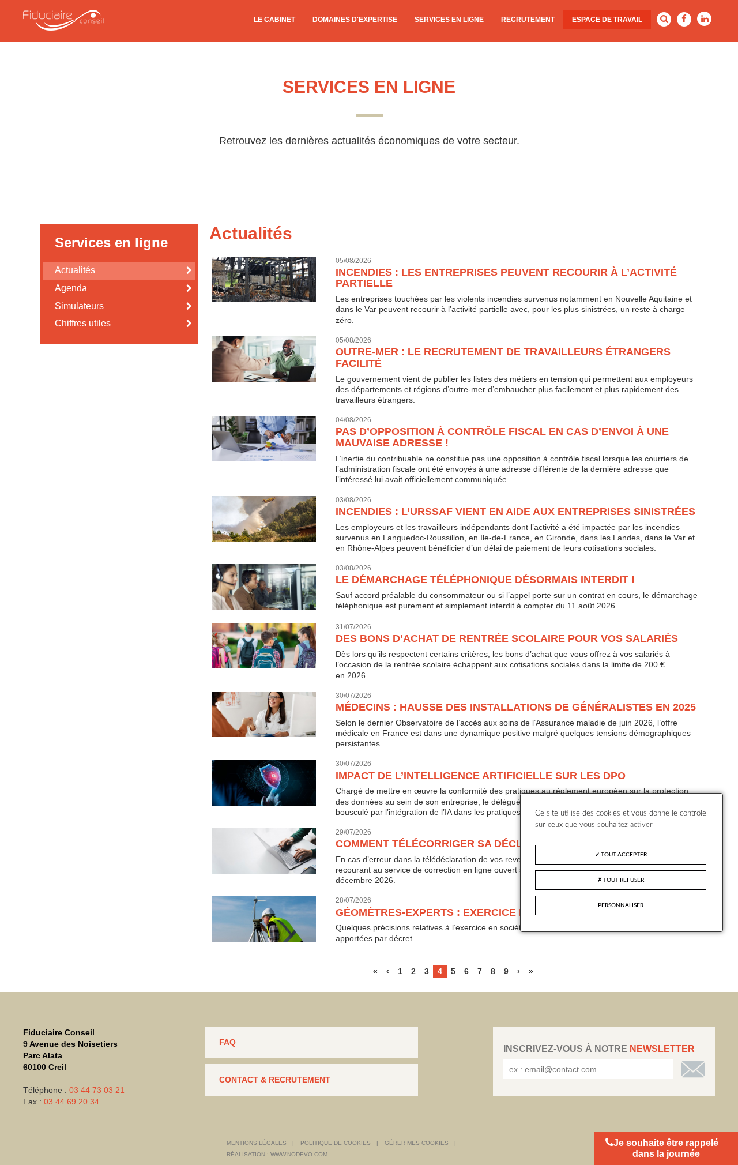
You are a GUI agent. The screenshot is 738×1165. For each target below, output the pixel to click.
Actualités (75, 270)
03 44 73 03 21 (97, 1090)
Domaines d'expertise (354, 20)
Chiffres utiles (83, 323)
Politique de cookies (335, 1143)
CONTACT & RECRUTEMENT (274, 1079)
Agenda (71, 288)
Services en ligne (449, 20)
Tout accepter (623, 855)
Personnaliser (620, 905)
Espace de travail (607, 20)
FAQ (227, 1042)
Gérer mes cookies (417, 1143)
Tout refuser (623, 880)
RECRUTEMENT (528, 20)
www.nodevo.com (298, 1154)
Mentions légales (257, 1143)
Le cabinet (274, 20)
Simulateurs (79, 306)
